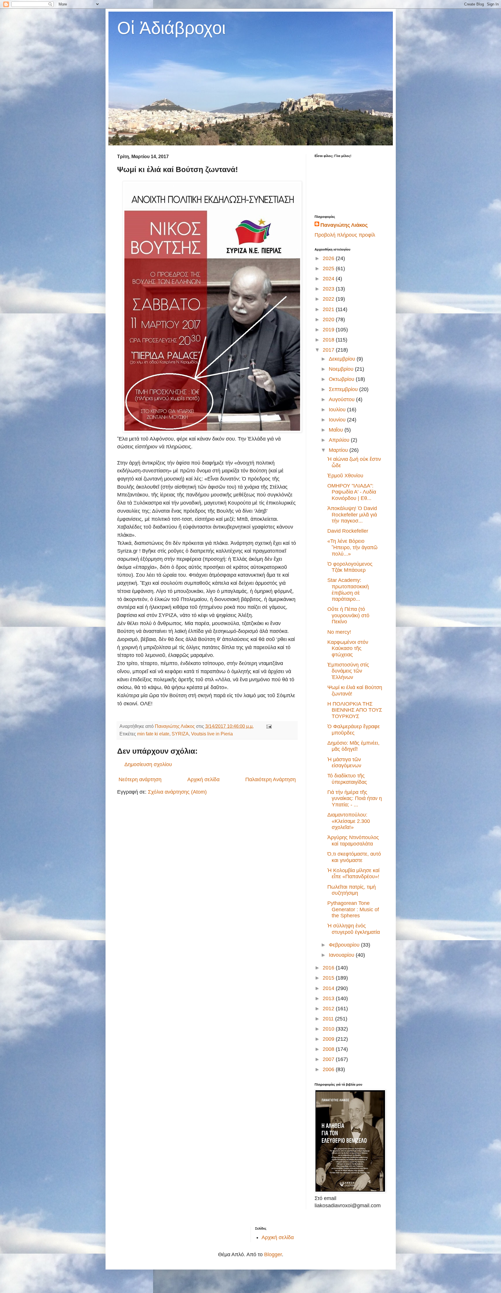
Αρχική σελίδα (203, 779)
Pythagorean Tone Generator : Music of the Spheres (353, 909)
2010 (329, 1029)
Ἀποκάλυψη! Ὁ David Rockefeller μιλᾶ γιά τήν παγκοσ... (352, 514)
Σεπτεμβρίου (344, 389)
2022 (329, 299)
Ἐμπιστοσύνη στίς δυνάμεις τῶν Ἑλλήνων (348, 671)
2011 (329, 1019)
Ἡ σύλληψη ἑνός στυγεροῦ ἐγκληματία (353, 929)
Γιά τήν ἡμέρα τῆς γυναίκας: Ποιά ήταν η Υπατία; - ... (354, 798)
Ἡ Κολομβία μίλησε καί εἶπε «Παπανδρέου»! (353, 874)
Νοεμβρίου (342, 369)
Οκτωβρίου (342, 379)
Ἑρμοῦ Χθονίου (345, 476)
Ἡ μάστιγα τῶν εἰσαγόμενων (344, 763)
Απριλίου (340, 440)
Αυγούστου (342, 399)
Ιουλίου (338, 409)
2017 (329, 350)
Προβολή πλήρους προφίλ (345, 235)
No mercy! (339, 632)
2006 (329, 1069)
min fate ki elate (153, 733)
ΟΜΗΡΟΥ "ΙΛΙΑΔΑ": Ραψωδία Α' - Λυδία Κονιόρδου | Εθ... (351, 492)
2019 (329, 330)
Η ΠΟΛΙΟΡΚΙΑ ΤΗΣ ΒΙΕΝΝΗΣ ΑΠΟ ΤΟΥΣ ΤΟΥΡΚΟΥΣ (354, 710)
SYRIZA (180, 733)
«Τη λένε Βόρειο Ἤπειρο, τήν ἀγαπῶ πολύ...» (352, 547)
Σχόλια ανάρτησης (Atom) (177, 792)
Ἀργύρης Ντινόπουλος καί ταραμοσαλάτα (353, 840)
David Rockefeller (347, 531)
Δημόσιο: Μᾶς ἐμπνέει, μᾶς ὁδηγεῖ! (353, 746)
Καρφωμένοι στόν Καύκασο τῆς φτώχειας (347, 648)
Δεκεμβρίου (343, 359)
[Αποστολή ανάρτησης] (268, 726)
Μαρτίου (339, 450)
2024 (329, 279)
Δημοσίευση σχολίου (148, 764)
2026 (329, 258)
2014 (329, 988)
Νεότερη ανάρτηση (140, 779)
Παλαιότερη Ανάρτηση (270, 779)
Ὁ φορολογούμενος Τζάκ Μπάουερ (350, 567)
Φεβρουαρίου (345, 945)
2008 (329, 1049)
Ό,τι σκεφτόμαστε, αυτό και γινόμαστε (354, 857)
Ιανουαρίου (342, 955)
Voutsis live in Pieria (212, 733)
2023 (329, 289)
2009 (329, 1039)
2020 (329, 319)
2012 (329, 1008)
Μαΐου (336, 430)
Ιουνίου (338, 420)
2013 (329, 998)
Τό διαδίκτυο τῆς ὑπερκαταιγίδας (347, 779)
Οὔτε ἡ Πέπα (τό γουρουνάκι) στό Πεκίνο (348, 615)
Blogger (273, 1254)
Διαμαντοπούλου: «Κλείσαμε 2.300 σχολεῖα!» (348, 821)
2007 (329, 1059)
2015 (329, 978)
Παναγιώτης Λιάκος (344, 225)
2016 (329, 968)
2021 (329, 309)
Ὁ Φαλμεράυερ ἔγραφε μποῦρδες (353, 730)
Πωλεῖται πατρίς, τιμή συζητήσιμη (351, 890)
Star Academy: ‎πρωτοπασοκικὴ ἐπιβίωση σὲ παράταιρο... (348, 589)
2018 (329, 340)
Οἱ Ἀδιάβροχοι (171, 28)
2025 (329, 268)
